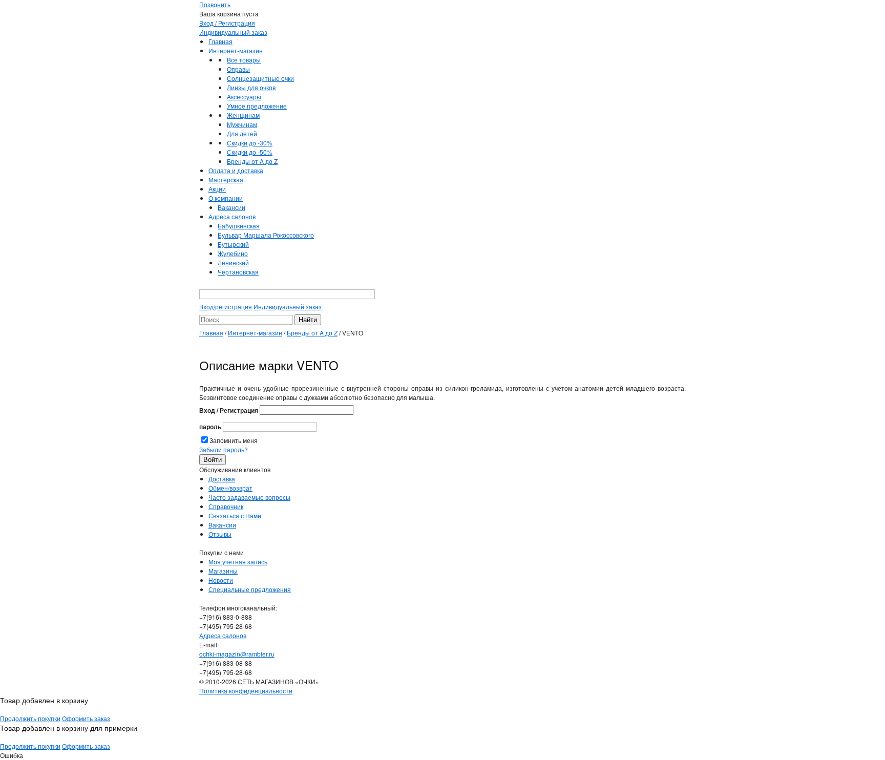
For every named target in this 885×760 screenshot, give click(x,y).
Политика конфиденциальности (245, 690)
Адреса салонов (232, 216)
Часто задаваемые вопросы (249, 497)
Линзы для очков (251, 87)
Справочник (225, 506)
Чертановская (238, 271)
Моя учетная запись (237, 561)
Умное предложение (257, 105)
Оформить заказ (86, 718)
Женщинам (243, 115)
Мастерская (225, 179)
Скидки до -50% (249, 151)
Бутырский (233, 244)
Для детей (242, 133)
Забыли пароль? (223, 449)
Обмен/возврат (230, 487)
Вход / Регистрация (227, 22)
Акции (217, 188)
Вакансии (231, 207)
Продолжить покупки (30, 718)
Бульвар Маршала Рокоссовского (266, 234)
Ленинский (233, 262)
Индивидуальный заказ (233, 32)
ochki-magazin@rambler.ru (237, 653)
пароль (210, 426)
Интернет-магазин (235, 50)
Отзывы (219, 534)
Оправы (238, 69)
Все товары (244, 59)
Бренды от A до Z (252, 161)
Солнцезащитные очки (260, 78)
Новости (220, 580)
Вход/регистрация (225, 306)
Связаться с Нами (234, 515)
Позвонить (214, 4)
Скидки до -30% (249, 142)
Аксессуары (244, 96)
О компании (225, 198)
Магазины (223, 570)
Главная (220, 41)
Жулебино (233, 253)
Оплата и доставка (235, 170)
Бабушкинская (239, 225)
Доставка (221, 478)
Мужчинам (242, 124)
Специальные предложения (249, 589)
